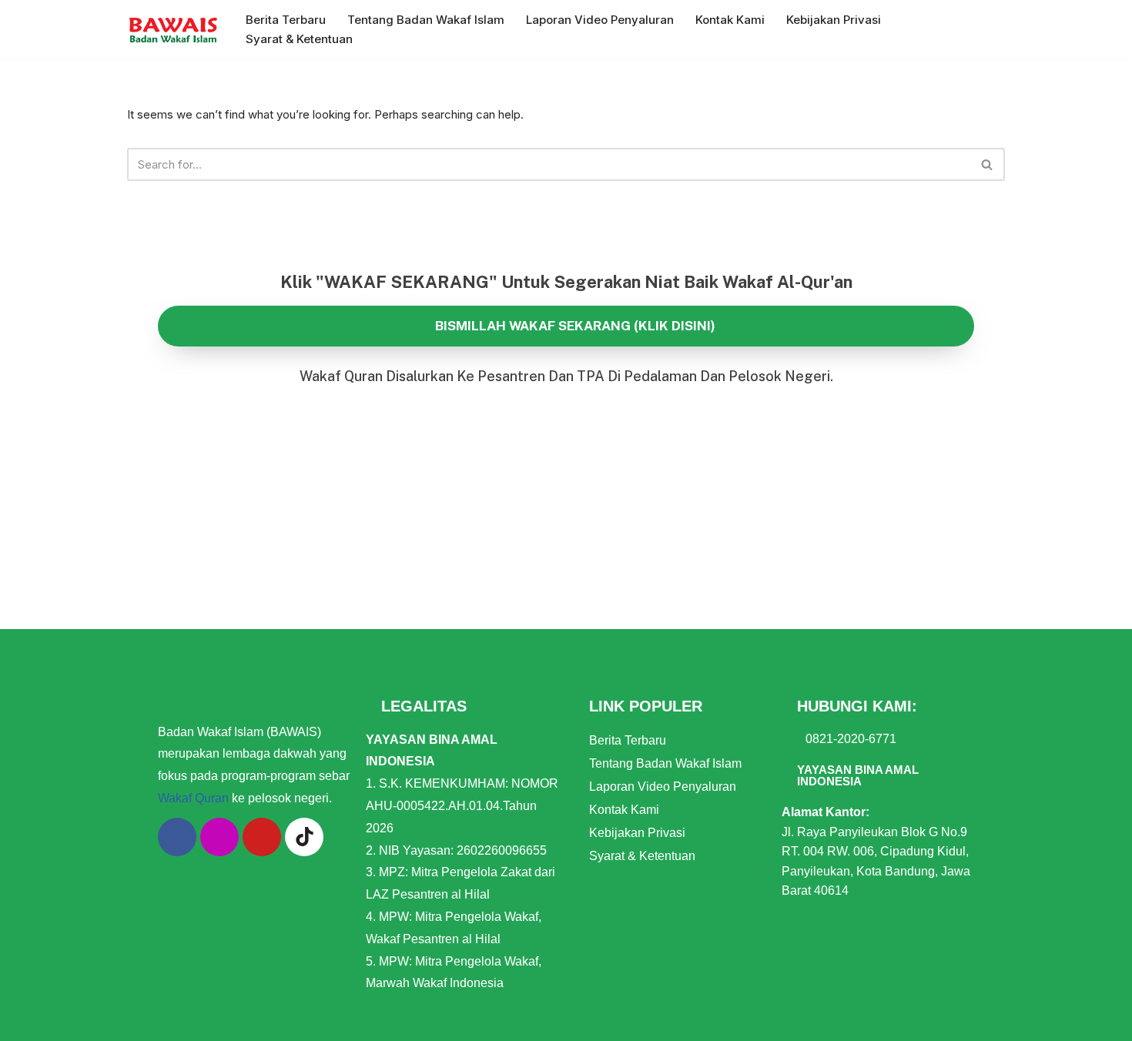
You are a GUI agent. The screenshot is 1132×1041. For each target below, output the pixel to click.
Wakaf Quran (193, 798)
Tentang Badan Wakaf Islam (425, 19)
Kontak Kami (730, 19)
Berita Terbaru (286, 19)
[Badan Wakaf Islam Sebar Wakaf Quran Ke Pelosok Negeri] (173, 29)
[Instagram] (219, 837)
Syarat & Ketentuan (299, 39)
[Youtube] (262, 837)
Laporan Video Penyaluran (600, 19)
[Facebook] (177, 837)
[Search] (987, 164)
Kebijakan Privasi (833, 19)
